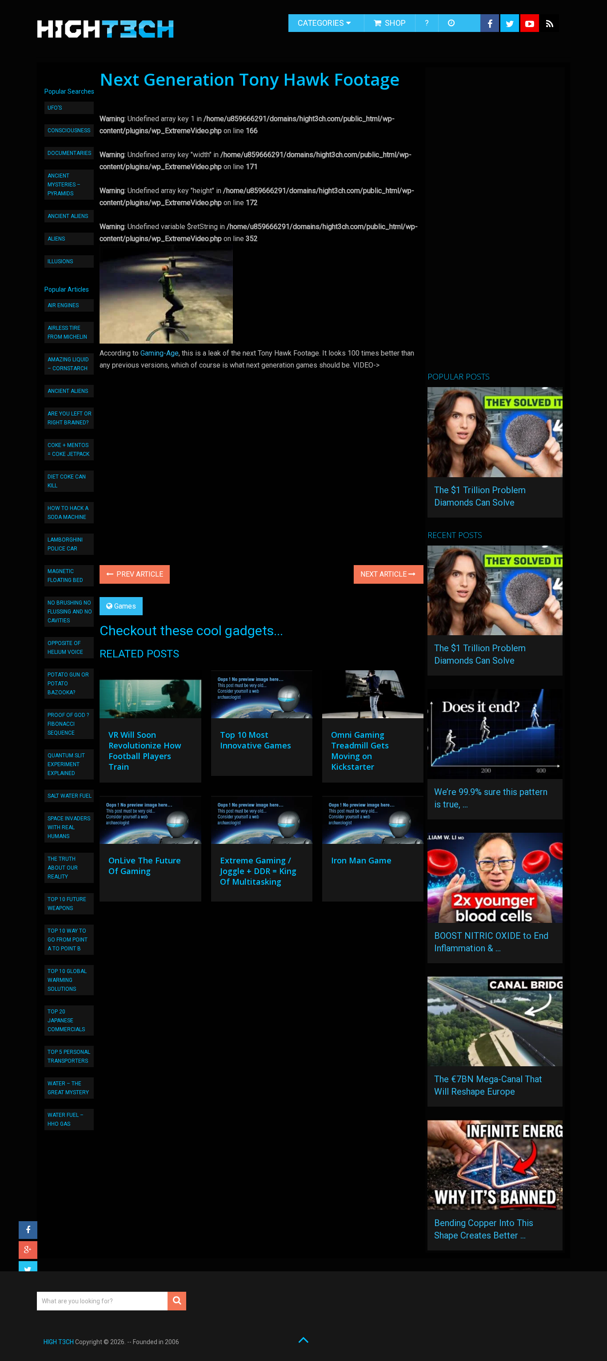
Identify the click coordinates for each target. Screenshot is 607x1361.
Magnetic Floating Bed (65, 575)
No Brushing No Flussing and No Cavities (70, 612)
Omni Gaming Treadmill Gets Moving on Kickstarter (360, 750)
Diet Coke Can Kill (67, 481)
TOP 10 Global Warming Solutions (67, 980)
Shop (394, 23)
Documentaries (69, 153)
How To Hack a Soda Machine (68, 512)
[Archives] (452, 23)
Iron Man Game (361, 860)
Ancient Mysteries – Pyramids (64, 185)
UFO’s (55, 108)
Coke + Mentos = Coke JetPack (68, 449)
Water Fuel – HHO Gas (66, 1119)
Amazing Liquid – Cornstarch (68, 364)
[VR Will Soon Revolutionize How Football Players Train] (150, 696)
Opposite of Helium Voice (65, 647)
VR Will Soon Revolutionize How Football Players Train (144, 750)
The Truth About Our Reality (63, 868)
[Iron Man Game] (372, 822)
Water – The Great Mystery (68, 1088)
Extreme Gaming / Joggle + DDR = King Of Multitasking (258, 871)
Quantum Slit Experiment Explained (66, 764)
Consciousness (69, 130)
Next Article (384, 574)
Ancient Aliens (68, 216)
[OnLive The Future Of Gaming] (150, 822)
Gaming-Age (159, 353)
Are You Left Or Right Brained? (70, 418)
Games (125, 606)
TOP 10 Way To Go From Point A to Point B (68, 940)
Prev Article (139, 574)
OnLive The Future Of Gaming (144, 865)
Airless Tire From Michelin (67, 332)
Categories (321, 23)
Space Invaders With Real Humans (69, 827)
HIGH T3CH (59, 1341)
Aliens (56, 239)
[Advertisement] (494, 223)
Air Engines (63, 305)
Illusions (60, 261)
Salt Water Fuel (70, 796)
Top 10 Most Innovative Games (255, 740)
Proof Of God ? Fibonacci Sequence (68, 724)
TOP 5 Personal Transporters (69, 1056)
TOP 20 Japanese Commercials (66, 1021)
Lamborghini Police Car (65, 544)
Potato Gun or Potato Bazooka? (68, 684)
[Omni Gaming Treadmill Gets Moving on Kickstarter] (372, 696)
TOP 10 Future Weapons (67, 903)
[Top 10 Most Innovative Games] (261, 696)
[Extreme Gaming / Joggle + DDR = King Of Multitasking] (261, 822)
